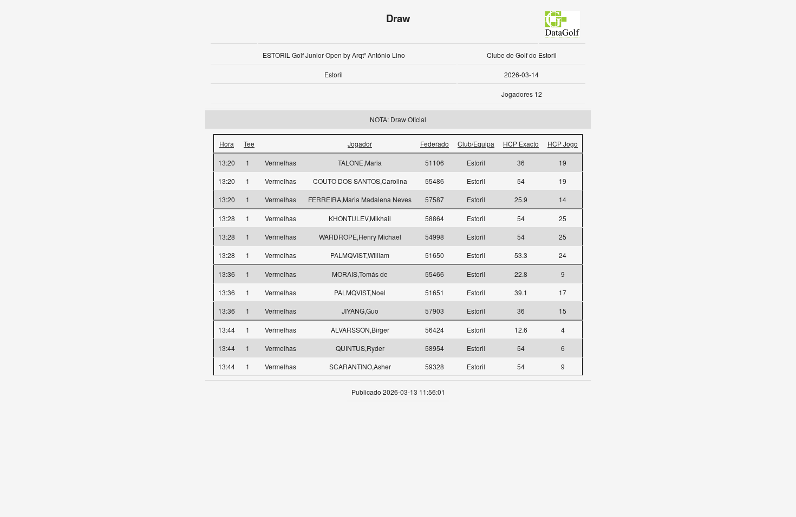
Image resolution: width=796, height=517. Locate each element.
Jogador (360, 143)
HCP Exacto (521, 143)
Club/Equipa (476, 143)
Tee (249, 143)
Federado (434, 143)
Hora (226, 143)
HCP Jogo (562, 143)
